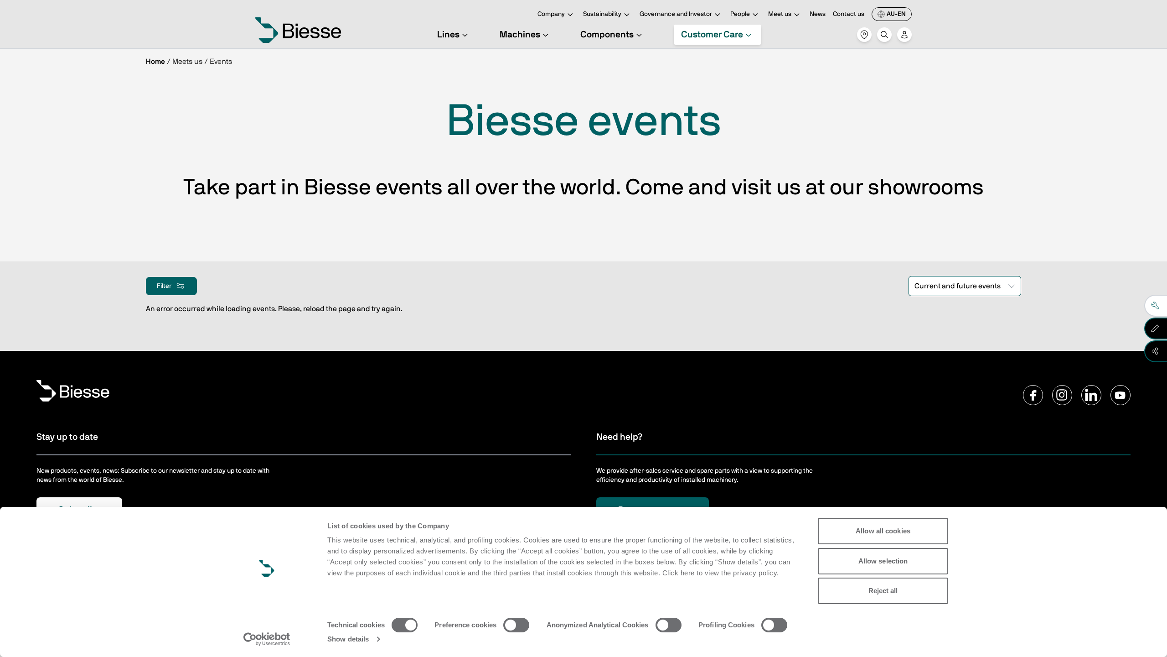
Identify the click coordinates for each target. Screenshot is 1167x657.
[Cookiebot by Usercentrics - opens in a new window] (267, 639)
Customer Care (712, 34)
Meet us (779, 14)
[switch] (516, 625)
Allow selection (883, 561)
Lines (448, 34)
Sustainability (602, 14)
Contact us (848, 14)
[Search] (884, 34)
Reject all (883, 590)
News (818, 14)
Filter (164, 286)
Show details (348, 639)
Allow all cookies (883, 531)
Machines (520, 34)
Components (607, 34)
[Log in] (904, 34)
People (740, 14)
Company (551, 14)
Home (155, 61)
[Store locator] (864, 34)
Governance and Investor (676, 14)
